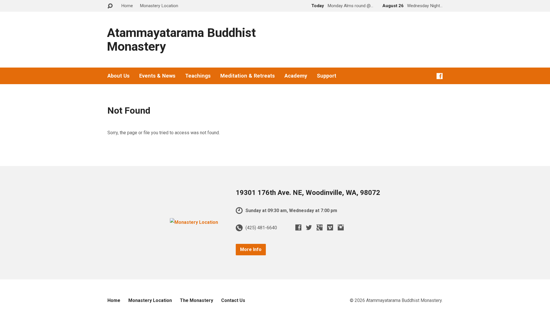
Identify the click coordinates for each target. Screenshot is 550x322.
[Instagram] (341, 227)
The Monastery (196, 300)
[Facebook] (440, 76)
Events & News (157, 75)
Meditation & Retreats (247, 75)
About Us (118, 75)
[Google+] (320, 227)
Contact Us (233, 300)
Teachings (198, 75)
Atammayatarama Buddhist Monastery (181, 39)
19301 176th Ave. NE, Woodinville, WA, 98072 (308, 193)
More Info (251, 249)
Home (127, 5)
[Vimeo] (330, 227)
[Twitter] (309, 227)
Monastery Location (159, 5)
